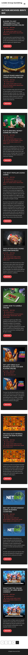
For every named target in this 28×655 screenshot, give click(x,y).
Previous (2, 642)
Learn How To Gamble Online (12, 307)
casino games (13, 31)
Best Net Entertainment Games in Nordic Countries (13, 510)
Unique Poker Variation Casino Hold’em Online (13, 76)
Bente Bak (12, 27)
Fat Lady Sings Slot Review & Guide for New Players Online (13, 367)
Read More (7, 46)
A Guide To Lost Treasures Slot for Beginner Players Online (13, 23)
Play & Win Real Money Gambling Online (12, 132)
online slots (6, 34)
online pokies (19, 32)
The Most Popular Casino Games (14, 174)
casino (7, 31)
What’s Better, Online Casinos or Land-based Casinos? (13, 590)
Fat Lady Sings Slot (11, 374)
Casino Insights (10, 29)
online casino (12, 32)
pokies (11, 86)
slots (8, 143)
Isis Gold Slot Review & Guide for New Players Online (12, 436)
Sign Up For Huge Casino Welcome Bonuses (13, 249)
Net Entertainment (14, 140)
